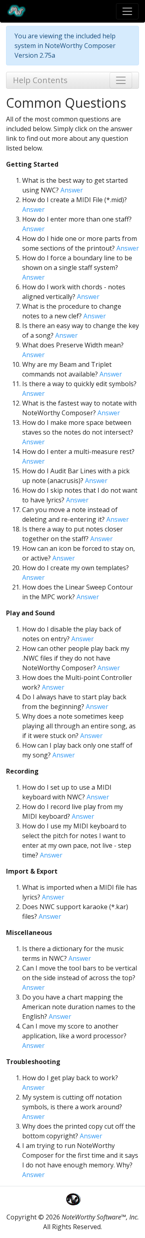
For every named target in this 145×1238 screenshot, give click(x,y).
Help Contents (40, 80)
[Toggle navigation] (127, 11)
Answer (71, 190)
